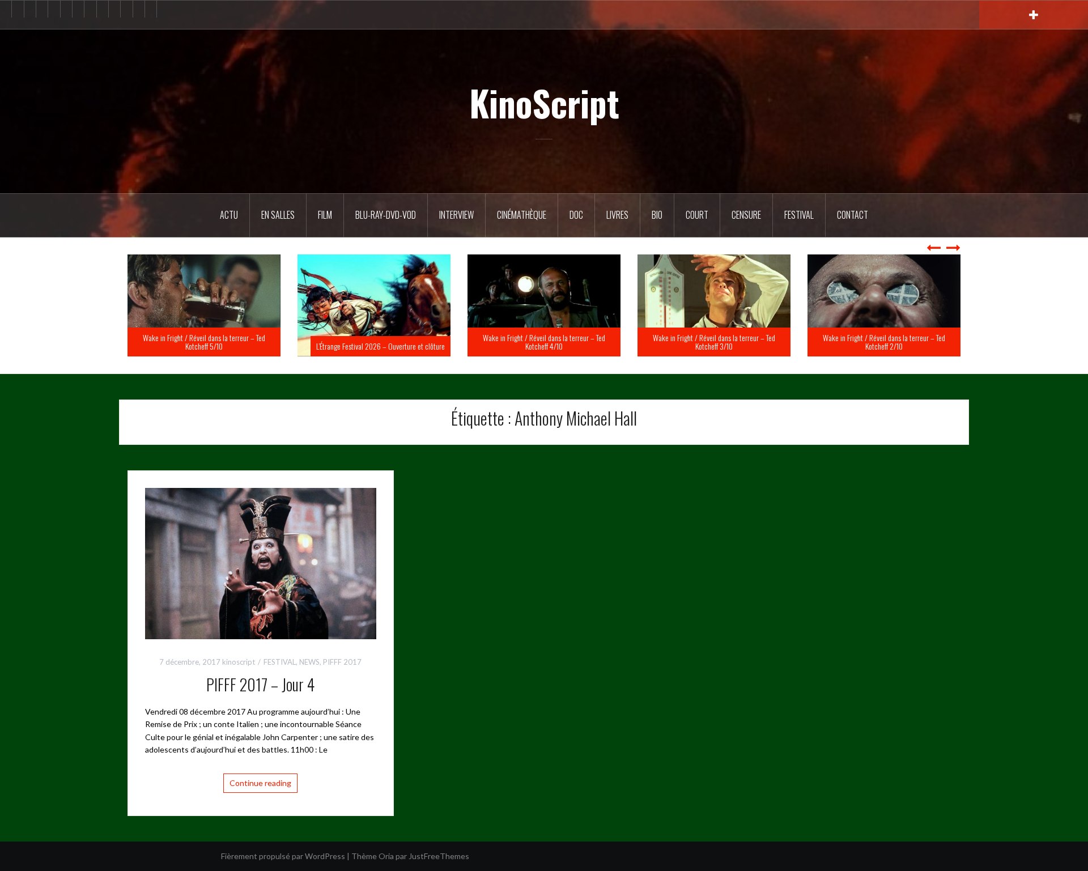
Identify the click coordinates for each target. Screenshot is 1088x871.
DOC (576, 215)
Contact (852, 215)
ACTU (229, 215)
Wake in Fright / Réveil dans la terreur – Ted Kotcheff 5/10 (374, 342)
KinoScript (544, 103)
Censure (746, 215)
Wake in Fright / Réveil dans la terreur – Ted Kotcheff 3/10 (884, 342)
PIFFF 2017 (342, 661)
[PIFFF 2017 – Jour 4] (260, 562)
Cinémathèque (521, 215)
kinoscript (238, 661)
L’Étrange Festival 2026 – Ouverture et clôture (550, 346)
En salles (278, 215)
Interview (456, 215)
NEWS (309, 661)
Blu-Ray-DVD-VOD (385, 215)
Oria (386, 856)
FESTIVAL (280, 661)
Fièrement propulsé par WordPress (283, 856)
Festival (799, 215)
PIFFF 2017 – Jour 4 (260, 684)
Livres (617, 215)
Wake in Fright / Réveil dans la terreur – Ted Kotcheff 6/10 (204, 342)
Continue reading (260, 783)
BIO (657, 215)
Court (697, 215)
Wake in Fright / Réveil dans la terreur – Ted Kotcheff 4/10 (714, 342)
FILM (325, 215)
